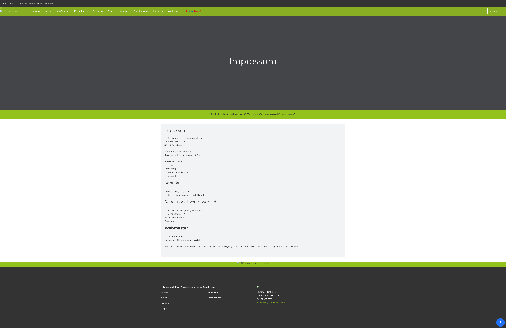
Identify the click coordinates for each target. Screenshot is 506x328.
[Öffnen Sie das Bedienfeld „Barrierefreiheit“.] (500, 322)
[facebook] (497, 3)
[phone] (505, 3)
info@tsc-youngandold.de (271, 303)
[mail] (501, 3)
